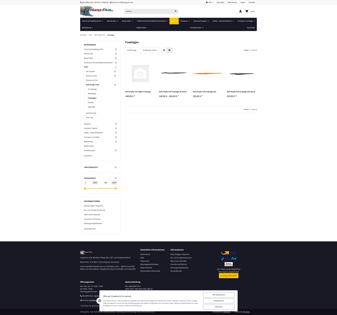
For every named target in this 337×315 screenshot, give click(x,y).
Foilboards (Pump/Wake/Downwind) (98, 62)
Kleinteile (91, 107)
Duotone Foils (91, 76)
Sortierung (131, 50)
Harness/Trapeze (90, 128)
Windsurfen (88, 53)
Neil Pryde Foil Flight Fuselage (138, 91)
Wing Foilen (88, 58)
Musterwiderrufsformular (150, 271)
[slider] (84, 188)
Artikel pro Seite (149, 50)
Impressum (144, 261)
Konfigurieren (219, 301)
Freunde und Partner (92, 219)
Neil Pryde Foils (92, 84)
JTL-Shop (246, 312)
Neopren (87, 124)
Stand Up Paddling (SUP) (93, 49)
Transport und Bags (91, 137)
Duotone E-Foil (92, 80)
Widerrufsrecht (146, 267)
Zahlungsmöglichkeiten (93, 223)
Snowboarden (89, 150)
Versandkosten (90, 229)
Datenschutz (145, 254)
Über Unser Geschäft (92, 214)
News (243, 2)
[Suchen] (175, 11)
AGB (142, 257)
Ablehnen (218, 307)
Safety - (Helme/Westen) (93, 132)
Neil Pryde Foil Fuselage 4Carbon (173, 91)
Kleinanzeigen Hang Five (93, 206)
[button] (209, 2)
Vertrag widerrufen (229, 275)
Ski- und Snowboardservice (94, 210)
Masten (91, 102)
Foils (86, 67)
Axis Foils (89, 117)
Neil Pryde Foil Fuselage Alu (204, 91)
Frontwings (92, 89)
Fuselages (92, 98)
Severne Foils (91, 113)
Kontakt (252, 2)
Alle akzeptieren (218, 295)
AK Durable (90, 71)
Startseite (220, 2)
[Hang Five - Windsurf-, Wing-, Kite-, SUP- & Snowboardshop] (97, 11)
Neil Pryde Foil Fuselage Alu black (241, 91)
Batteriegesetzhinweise (149, 264)
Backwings (92, 93)
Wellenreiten (89, 146)
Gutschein (88, 155)
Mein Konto (232, 2)
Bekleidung (88, 141)
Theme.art (227, 312)
